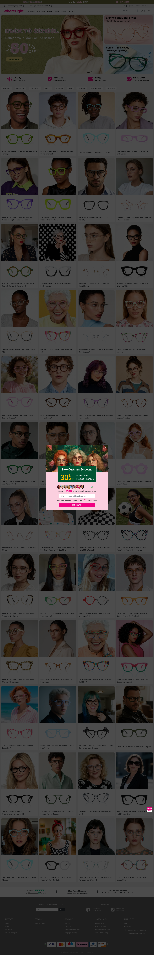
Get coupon (77, 505)
